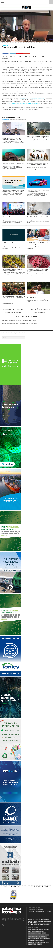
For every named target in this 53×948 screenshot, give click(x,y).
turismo (29, 938)
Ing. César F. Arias (22, 119)
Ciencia (30, 904)
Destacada (37, 940)
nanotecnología (31, 942)
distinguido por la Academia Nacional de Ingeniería (32, 98)
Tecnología (18, 904)
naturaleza (43, 942)
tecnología (41, 929)
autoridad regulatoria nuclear (37, 931)
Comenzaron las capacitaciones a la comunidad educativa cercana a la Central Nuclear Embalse (22, 326)
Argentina (47, 935)
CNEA (47, 929)
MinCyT (47, 942)
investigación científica (32, 933)
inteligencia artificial (32, 944)
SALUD (41, 938)
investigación (39, 944)
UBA (35, 942)
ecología (39, 933)
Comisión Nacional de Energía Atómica (34, 935)
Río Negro (43, 933)
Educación (36, 904)
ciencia (29, 929)
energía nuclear (15, 119)
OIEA (43, 935)
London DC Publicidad (7, 929)
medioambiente (43, 936)
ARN (10, 119)
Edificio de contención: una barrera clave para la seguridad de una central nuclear (19, 323)
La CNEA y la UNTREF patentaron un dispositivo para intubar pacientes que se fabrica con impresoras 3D (41, 311)
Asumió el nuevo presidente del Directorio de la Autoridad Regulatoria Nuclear (19, 320)
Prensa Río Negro (31, 940)
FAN (39, 936)
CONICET (29, 931)
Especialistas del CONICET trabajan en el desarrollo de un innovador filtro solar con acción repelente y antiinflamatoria (13, 311)
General (25, 904)
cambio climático (46, 938)
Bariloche (42, 940)
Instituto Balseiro (36, 938)
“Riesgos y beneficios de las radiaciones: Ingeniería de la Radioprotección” (23, 103)
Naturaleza (11, 904)
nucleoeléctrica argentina (33, 936)
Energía (42, 904)
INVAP (39, 942)
